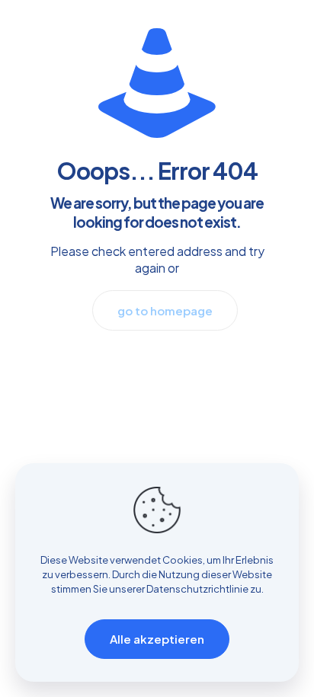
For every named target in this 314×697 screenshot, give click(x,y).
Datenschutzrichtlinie (197, 589)
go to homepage (165, 310)
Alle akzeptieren (157, 638)
